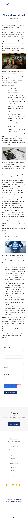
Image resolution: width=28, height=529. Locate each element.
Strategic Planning (14, 438)
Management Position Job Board (14, 449)
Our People (14, 470)
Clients (14, 473)
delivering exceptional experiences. (12, 177)
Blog (14, 475)
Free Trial (14, 461)
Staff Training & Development (14, 441)
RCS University (14, 455)
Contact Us (14, 478)
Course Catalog (14, 463)
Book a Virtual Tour (14, 458)
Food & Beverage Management (14, 443)
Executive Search (14, 446)
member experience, (14, 190)
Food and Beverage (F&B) (9, 71)
